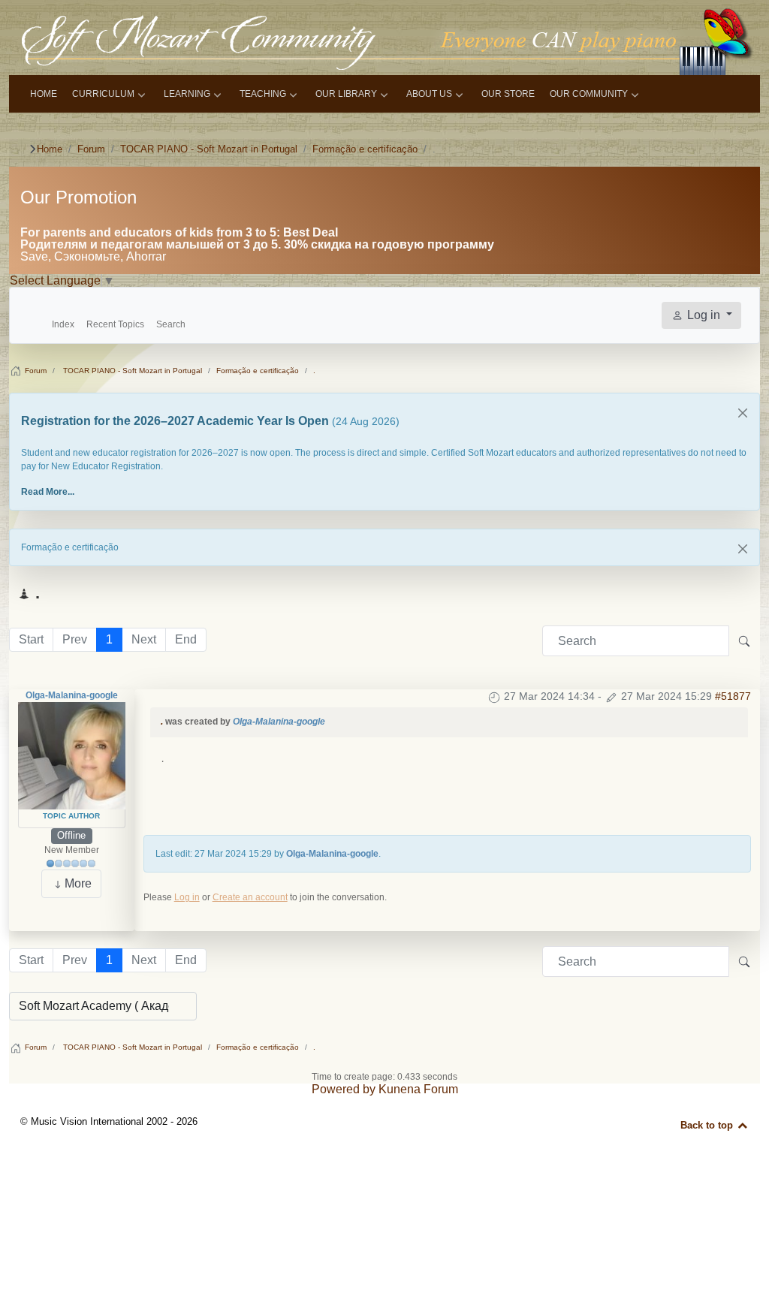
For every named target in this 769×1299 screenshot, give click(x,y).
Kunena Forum (418, 1089)
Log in (187, 897)
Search (170, 324)
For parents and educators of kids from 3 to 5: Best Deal (179, 232)
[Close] (742, 412)
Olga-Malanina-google (72, 695)
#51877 (733, 696)
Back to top (708, 1125)
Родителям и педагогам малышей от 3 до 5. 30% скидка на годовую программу (257, 244)
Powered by (343, 1089)
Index (63, 324)
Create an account (250, 897)
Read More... (47, 492)
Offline (71, 835)
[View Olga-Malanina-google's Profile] (71, 755)
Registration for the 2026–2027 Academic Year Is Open (176, 420)
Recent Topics (115, 324)
